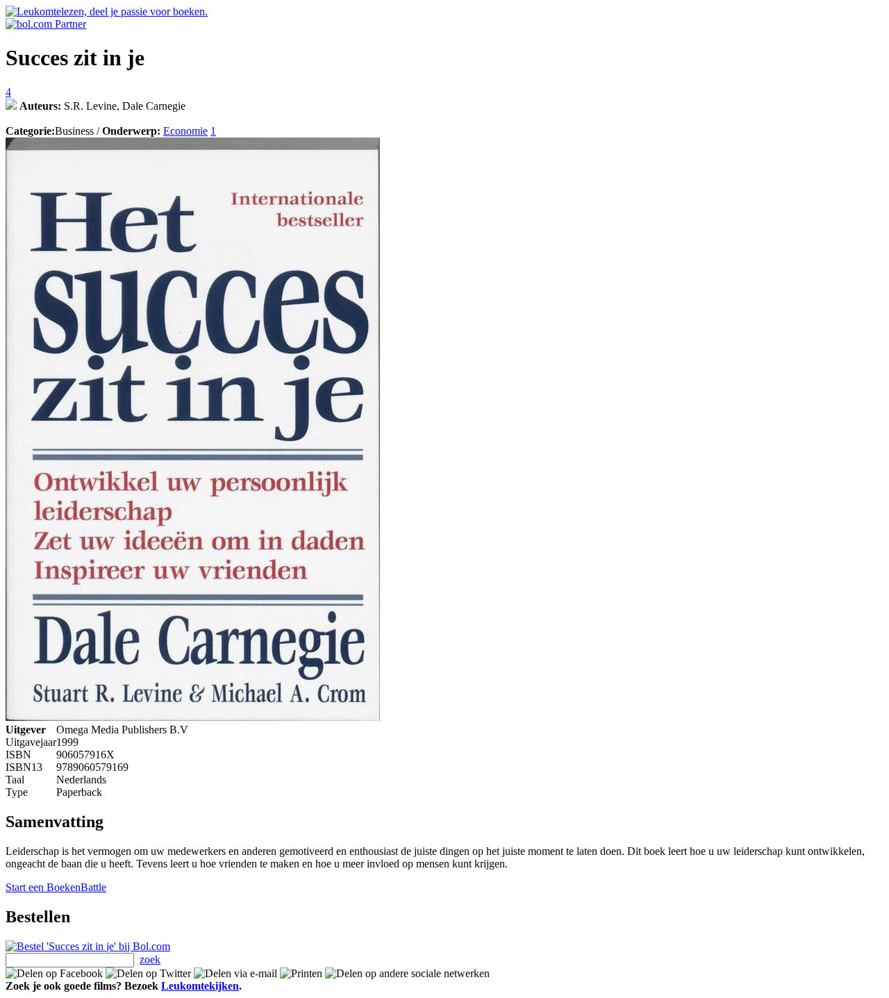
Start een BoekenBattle (56, 887)
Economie (185, 131)
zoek (150, 959)
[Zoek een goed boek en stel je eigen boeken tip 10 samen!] (11, 106)
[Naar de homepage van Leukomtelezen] (107, 11)
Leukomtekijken (200, 986)
